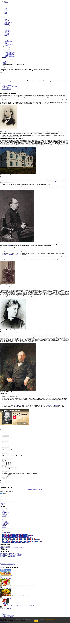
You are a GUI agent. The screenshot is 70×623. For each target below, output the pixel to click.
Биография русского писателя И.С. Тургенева (8, 556)
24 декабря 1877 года (9, 463)
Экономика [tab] (4, 525)
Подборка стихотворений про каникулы (18, 575)
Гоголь (56, 181)
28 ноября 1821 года (9, 432)
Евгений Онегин (9, 468)
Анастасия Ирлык (8, 598)
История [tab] (3, 513)
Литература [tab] (4, 515)
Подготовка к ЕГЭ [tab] (5, 522)
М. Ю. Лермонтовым (55, 405)
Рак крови (7, 456)
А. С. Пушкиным (48, 405)
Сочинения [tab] (4, 527)
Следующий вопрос (6, 453)
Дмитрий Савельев (8, 588)
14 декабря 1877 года (9, 462)
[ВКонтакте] (1, 493)
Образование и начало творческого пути (9, 86)
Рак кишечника (8, 458)
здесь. (19, 480)
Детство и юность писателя (7, 85)
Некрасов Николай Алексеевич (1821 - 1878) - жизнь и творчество (12, 547)
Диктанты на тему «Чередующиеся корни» (7, 563)
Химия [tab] (3, 510)
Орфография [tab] (4, 518)
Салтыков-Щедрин (10, 254)
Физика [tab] (3, 529)
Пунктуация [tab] (4, 520)
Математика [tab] (4, 521)
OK (36, 621)
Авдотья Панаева (9, 451)
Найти (11, 67)
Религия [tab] (3, 531)
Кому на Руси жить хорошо (10, 469)
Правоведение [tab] (4, 519)
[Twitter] (2, 493)
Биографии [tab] (4, 516)
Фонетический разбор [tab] (6, 532)
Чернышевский (17, 254)
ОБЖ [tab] (3, 526)
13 (6, 440)
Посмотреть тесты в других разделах (35, 489)
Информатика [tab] (4, 530)
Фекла (7, 452)
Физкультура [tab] (4, 524)
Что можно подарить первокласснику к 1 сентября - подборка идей (22, 585)
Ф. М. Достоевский (17, 405)
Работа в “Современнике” (7, 88)
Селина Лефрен (8, 450)
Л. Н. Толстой (8, 474)
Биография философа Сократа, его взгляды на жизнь (9, 553)
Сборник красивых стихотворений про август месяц (21, 595)
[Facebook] (4, 493)
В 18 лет (7, 444)
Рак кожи (7, 457)
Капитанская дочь (9, 470)
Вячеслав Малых (8, 578)
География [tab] (4, 511)
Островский (4, 254)
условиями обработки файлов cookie (50, 619)
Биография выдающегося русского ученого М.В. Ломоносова (11, 554)
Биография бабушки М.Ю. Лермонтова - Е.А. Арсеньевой (10, 555)
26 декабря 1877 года (9, 464)
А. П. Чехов (8, 475)
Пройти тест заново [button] (3, 482)
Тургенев (9, 245)
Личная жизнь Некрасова (6, 89)
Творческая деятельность (6, 87)
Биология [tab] (4, 509)
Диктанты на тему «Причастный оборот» (7, 564)
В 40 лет (7, 446)
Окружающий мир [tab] (5, 512)
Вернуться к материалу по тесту (35, 484)
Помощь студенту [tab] (5, 523)
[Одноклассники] (5, 493)
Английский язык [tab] (5, 508)
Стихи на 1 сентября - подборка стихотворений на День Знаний (22, 605)
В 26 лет (7, 445)
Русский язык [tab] (4, 514)
